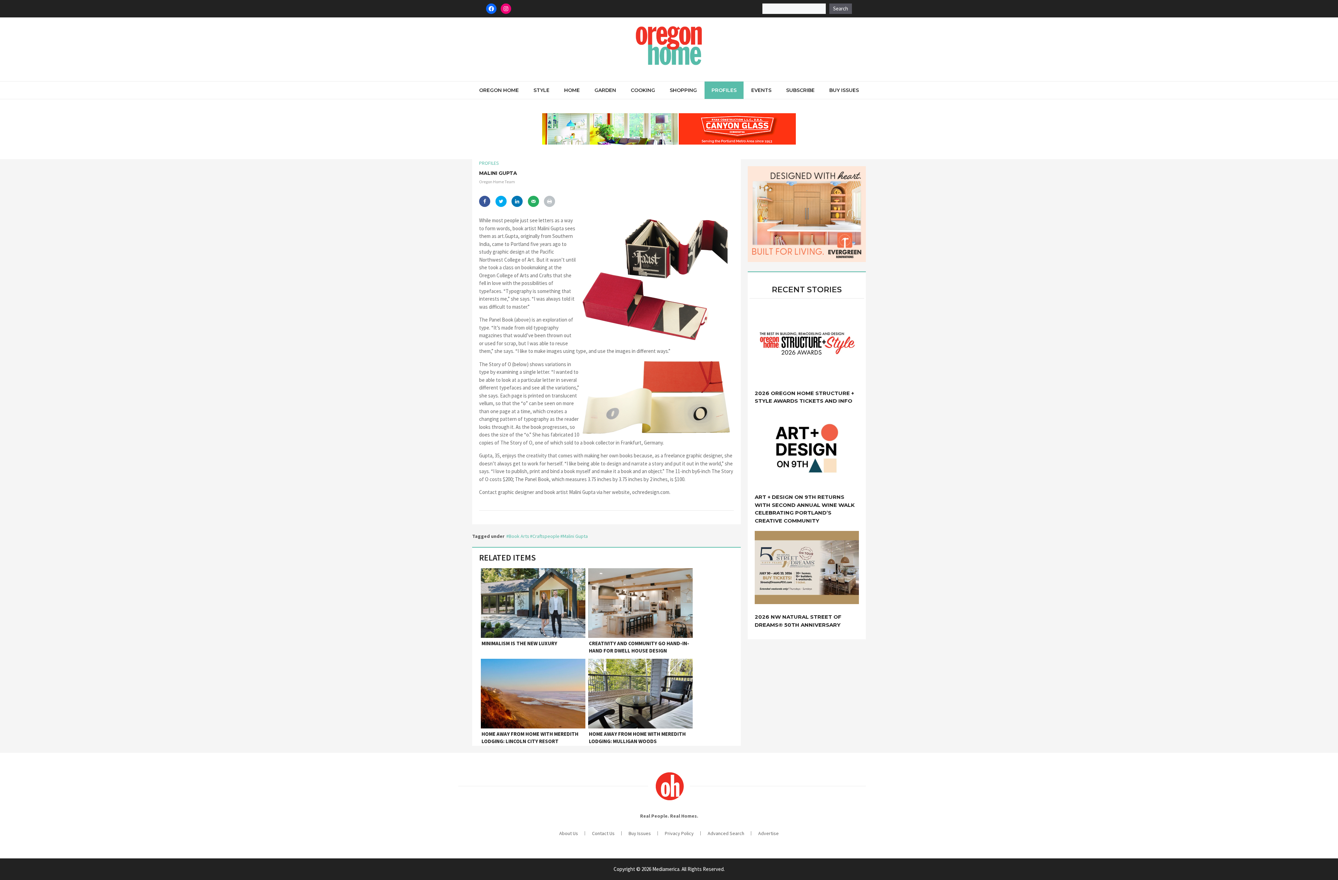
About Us (568, 833)
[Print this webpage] (549, 201)
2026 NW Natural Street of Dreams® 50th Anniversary (798, 620)
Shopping (683, 90)
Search (840, 8)
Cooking (643, 90)
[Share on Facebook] (484, 201)
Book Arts (519, 536)
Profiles (724, 90)
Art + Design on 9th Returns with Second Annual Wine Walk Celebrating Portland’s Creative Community (805, 509)
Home (572, 90)
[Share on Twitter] (501, 201)
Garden (605, 90)
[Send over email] (533, 201)
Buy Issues (844, 90)
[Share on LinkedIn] (517, 201)
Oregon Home (499, 90)
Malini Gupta (575, 536)
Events (761, 90)
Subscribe (800, 90)
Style (541, 90)
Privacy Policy (679, 833)
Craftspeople (546, 536)
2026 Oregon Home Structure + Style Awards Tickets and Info (804, 397)
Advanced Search (726, 833)
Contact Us (603, 833)
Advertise (768, 833)
